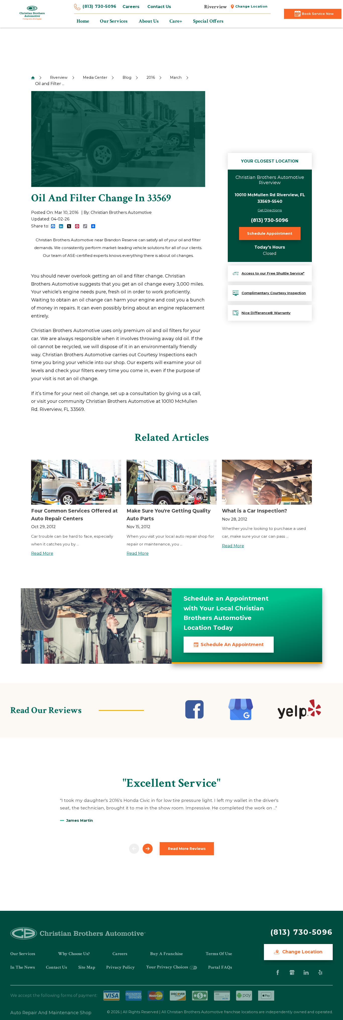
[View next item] (148, 849)
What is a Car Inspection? (254, 511)
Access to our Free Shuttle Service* (273, 273)
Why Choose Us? (74, 954)
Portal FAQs (220, 967)
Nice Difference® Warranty (266, 313)
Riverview (59, 77)
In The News (22, 967)
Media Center (95, 77)
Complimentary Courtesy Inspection (274, 293)
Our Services (22, 954)
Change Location (251, 6)
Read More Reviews (187, 848)
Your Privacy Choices (167, 967)
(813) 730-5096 (100, 6)
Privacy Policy (120, 967)
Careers (131, 6)
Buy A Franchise (166, 954)
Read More (42, 553)
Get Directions (270, 210)
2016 (151, 77)
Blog (127, 77)
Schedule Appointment (269, 233)
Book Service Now (318, 14)
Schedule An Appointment (232, 644)
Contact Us (159, 6)
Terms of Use (219, 954)
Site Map (86, 967)
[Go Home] (33, 78)
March (176, 77)
